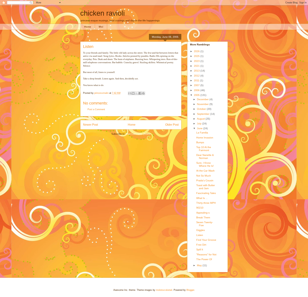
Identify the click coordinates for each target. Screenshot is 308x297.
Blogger (190, 290)
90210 (199, 207)
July (199, 123)
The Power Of (204, 259)
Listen (199, 235)
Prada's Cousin (204, 180)
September (203, 113)
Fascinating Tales (206, 193)
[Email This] (130, 93)
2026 (197, 51)
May (199, 265)
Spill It (199, 249)
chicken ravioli (102, 13)
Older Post (172, 124)
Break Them (203, 217)
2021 (197, 65)
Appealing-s (203, 212)
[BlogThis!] (133, 93)
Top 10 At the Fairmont (203, 149)
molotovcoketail (164, 290)
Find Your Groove (206, 239)
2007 (197, 85)
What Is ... (202, 198)
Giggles (200, 230)
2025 (197, 56)
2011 (197, 80)
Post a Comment (96, 109)
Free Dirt (201, 244)
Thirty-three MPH (206, 202)
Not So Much (203, 175)
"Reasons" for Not (206, 254)
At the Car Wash (205, 170)
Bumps (200, 142)
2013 (197, 70)
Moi (101, 26)
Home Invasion (204, 137)
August (201, 118)
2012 (197, 75)
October (202, 108)
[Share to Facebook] (140, 93)
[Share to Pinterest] (143, 93)
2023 (197, 61)
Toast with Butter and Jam (205, 187)
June (200, 128)
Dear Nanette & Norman (205, 156)
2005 (197, 95)
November (203, 104)
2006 (197, 90)
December (203, 99)
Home (87, 26)
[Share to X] (136, 93)
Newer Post (90, 124)
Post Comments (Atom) (138, 134)
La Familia (202, 132)
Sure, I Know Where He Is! (205, 164)
